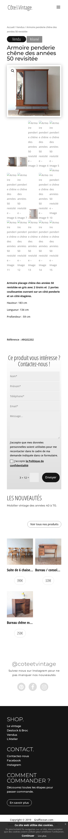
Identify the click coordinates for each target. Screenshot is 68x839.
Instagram (14, 765)
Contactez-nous (18, 756)
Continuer (28, 835)
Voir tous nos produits (44, 524)
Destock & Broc (17, 730)
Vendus (20, 27)
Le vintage (14, 726)
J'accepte (27, 463)
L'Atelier (12, 739)
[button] (12, 71)
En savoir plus (19, 802)
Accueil (10, 27)
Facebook (14, 760)
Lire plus (42, 835)
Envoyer (50, 477)
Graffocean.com (43, 820)
